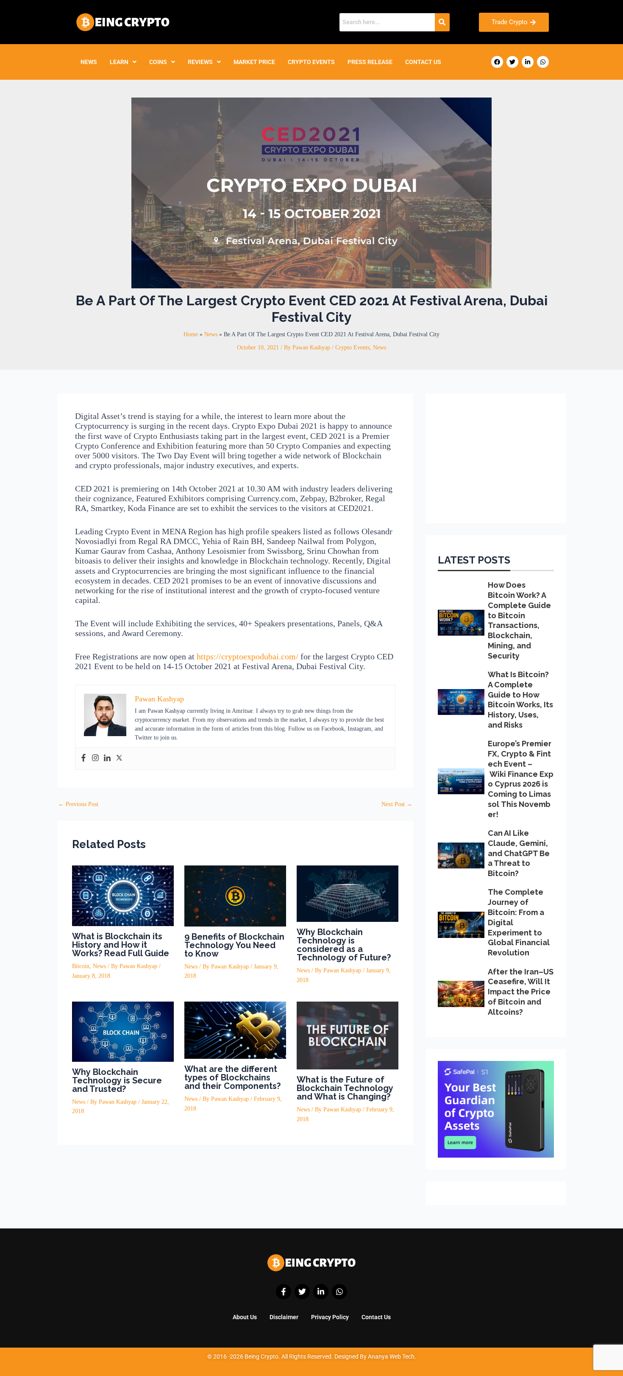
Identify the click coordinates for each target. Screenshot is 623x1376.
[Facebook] (83, 758)
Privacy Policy (330, 1317)
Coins (158, 62)
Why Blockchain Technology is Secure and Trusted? (117, 1080)
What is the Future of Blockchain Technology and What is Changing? (345, 1088)
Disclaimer (284, 1317)
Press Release (370, 62)
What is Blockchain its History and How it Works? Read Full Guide (120, 944)
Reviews (200, 62)
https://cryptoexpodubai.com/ (247, 656)
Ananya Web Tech (391, 1356)
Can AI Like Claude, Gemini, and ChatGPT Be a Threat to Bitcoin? (519, 853)
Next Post (396, 804)
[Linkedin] (107, 758)
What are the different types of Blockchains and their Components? (232, 1077)
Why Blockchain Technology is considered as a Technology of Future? (344, 945)
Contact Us (423, 62)
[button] (123, 62)
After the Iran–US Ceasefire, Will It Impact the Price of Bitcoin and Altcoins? (520, 991)
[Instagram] (95, 758)
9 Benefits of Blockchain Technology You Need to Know (234, 945)
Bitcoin (80, 966)
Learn (119, 62)
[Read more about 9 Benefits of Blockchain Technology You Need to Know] (235, 895)
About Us (245, 1317)
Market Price (254, 62)
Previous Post (78, 804)
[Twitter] (119, 758)
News (89, 62)
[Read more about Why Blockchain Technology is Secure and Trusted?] (123, 1031)
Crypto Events (311, 62)
